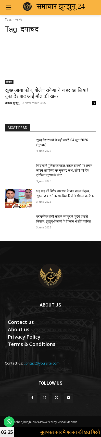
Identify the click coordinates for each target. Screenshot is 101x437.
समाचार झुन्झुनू (12, 103)
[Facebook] (32, 397)
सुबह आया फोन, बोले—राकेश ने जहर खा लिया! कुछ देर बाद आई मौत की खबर (46, 93)
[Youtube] (68, 397)
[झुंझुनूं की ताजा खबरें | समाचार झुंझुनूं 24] (50, 276)
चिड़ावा (9, 81)
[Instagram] (44, 397)
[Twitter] (56, 397)
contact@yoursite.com (42, 363)
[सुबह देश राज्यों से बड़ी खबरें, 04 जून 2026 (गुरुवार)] (18, 147)
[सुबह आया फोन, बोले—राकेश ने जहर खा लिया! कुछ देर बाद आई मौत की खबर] (50, 61)
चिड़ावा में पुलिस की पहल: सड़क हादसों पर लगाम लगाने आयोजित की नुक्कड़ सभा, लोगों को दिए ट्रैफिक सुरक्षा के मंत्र (64, 170)
